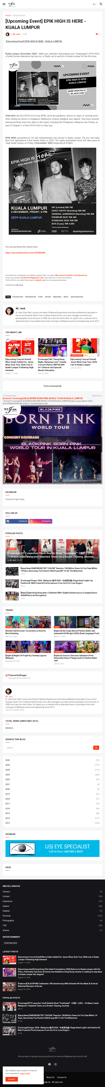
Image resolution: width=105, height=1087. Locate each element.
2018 (52, 799)
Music (66, 297)
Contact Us (62, 1077)
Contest (52, 896)
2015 (52, 813)
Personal (52, 916)
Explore (52, 906)
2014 (52, 818)
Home (8, 16)
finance (52, 930)
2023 (52, 775)
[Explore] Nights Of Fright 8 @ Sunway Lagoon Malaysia (25, 656)
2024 (52, 770)
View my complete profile (14, 710)
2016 (52, 808)
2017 (52, 804)
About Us (50, 1077)
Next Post (96, 396)
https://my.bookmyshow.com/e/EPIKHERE (25, 253)
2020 (52, 789)
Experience (52, 901)
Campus (52, 892)
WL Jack (20, 308)
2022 (52, 779)
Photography (52, 920)
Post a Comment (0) (52, 386)
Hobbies (52, 911)
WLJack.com (57, 1082)
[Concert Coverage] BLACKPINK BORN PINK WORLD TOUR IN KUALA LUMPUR (43, 398)
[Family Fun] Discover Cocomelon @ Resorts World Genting (25, 632)
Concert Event (19, 16)
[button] (4, 4)
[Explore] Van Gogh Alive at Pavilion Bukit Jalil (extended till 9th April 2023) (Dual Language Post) (76, 632)
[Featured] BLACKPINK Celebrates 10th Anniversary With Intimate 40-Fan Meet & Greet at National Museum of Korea (58, 984)
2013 (52, 823)
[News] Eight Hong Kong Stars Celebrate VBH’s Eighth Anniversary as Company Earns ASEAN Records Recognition (59, 594)
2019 (52, 794)
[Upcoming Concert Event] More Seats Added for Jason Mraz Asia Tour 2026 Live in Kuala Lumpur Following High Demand (19, 365)
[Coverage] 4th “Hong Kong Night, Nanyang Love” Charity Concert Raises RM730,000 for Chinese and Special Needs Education (52, 365)
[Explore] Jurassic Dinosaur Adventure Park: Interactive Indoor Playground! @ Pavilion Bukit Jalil (75, 658)
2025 (52, 765)
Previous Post (10, 396)
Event (40, 297)
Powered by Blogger (17, 675)
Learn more (25, 1073)
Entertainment (30, 297)
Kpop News (57, 297)
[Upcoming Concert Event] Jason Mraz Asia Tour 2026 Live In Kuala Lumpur (83, 362)
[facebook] (49, 1064)
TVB (52, 925)
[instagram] (55, 1064)
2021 (52, 784)
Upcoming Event (77, 297)
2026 (52, 760)
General (48, 297)
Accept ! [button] (11, 1079)
